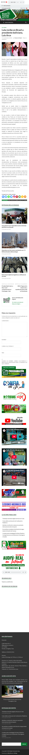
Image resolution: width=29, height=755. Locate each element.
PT (22, 200)
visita (25, 200)
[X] (21, 8)
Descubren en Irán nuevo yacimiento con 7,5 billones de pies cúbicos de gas (13, 251)
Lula (20, 200)
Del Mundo (4, 27)
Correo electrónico (8, 346)
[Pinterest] (17, 196)
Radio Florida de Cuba (15, 751)
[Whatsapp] (8, 196)
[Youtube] (27, 8)
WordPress (10, 753)
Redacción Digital (18, 37)
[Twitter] (6, 196)
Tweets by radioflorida (7, 581)
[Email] (19, 196)
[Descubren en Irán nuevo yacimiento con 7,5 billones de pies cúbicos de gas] (14, 248)
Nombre (4, 339)
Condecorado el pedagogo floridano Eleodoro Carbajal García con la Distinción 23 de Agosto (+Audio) (13, 535)
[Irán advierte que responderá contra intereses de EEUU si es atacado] (14, 224)
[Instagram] (24, 8)
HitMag (15, 753)
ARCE (9, 200)
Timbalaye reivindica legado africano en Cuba (13, 518)
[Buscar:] (14, 744)
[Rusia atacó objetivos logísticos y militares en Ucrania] (14, 273)
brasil (17, 200)
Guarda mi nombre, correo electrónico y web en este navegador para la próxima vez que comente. (14, 362)
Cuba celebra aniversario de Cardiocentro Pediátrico (14, 716)
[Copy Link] (22, 196)
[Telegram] (11, 196)
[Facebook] (23, 8)
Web (3, 352)
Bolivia (13, 200)
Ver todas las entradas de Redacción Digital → (17, 303)
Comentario (5, 320)
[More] (25, 196)
